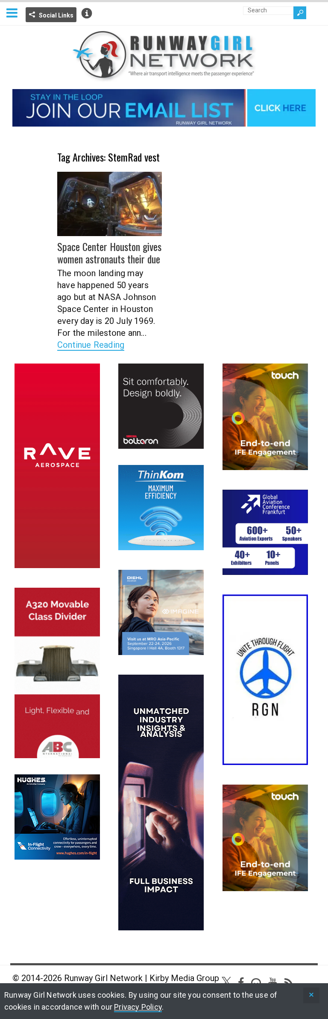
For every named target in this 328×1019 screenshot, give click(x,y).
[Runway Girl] (164, 77)
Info (86, 13)
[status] (311, 995)
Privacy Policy (138, 1006)
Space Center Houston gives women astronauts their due (109, 252)
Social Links (56, 15)
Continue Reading (90, 345)
